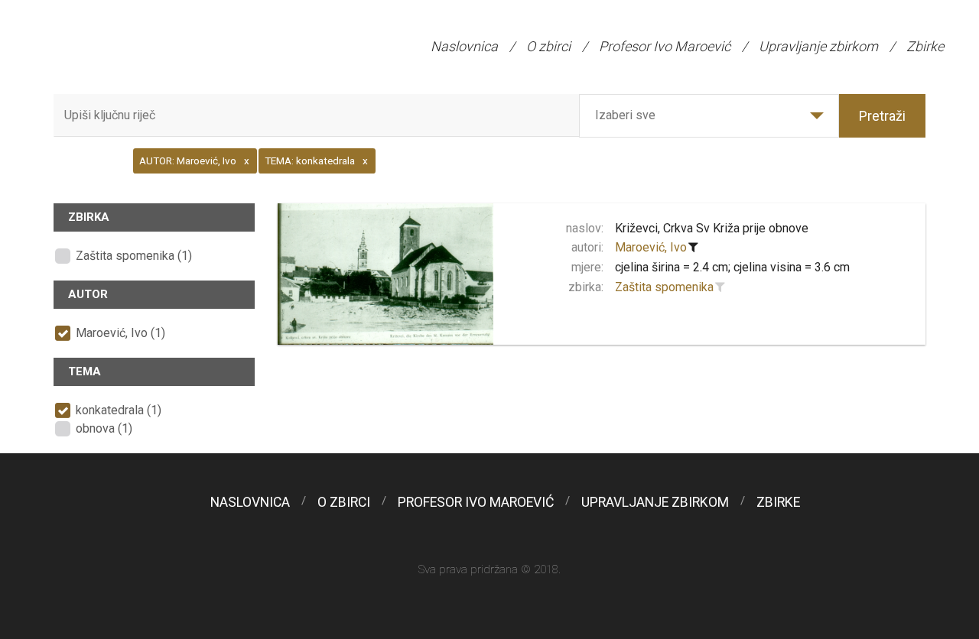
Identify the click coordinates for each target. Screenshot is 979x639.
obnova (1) (104, 428)
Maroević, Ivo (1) (120, 333)
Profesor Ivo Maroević (664, 46)
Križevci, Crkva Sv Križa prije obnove (711, 228)
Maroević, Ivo (651, 247)
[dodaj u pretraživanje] (720, 287)
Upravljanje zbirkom (818, 46)
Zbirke (925, 46)
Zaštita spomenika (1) (134, 255)
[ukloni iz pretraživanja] (693, 248)
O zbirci (548, 46)
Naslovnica (464, 46)
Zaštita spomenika (664, 287)
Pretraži (882, 116)
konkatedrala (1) (118, 410)
